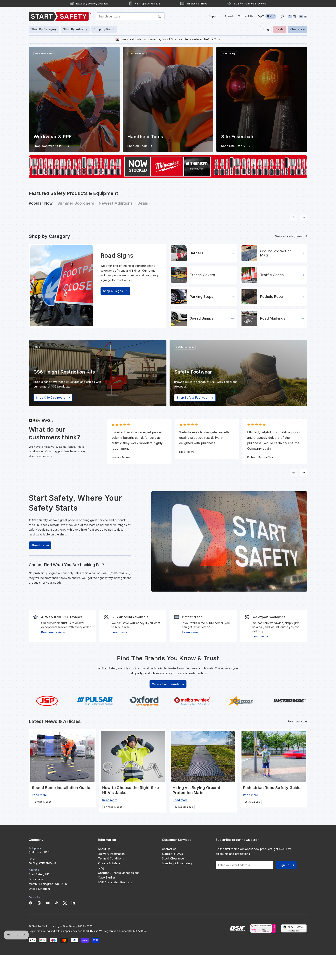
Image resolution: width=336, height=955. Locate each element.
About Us (104, 849)
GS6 (37, 347)
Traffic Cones (272, 275)
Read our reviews (53, 632)
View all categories (289, 236)
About (228, 16)
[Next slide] (303, 472)
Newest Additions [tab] (116, 203)
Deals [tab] (142, 203)
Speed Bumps (201, 318)
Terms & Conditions (111, 858)
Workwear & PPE (44, 53)
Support (214, 16)
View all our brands (165, 684)
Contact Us (246, 16)
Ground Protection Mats (275, 253)
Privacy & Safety (109, 863)
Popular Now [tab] (41, 203)
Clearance (297, 29)
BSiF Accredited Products (115, 882)
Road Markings (272, 318)
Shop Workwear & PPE (48, 146)
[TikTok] (56, 903)
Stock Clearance (173, 858)
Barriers (196, 253)
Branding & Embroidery (177, 863)
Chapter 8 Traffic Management (118, 872)
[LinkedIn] (73, 903)
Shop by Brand (104, 29)
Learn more (120, 632)
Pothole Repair (272, 297)
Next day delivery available (92, 3)
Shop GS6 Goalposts (50, 397)
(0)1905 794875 (40, 852)
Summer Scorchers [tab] (75, 203)
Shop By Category (44, 29)
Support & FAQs (172, 853)
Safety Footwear (185, 347)
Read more (295, 721)
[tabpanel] (168, 215)
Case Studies (107, 877)
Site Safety (229, 53)
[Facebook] (31, 903)
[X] (65, 903)
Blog (266, 29)
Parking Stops (201, 297)
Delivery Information (111, 853)
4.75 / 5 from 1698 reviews (250, 3)
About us (37, 545)
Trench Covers (202, 275)
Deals (280, 29)
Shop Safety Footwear (192, 397)
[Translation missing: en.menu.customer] (282, 16)
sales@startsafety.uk (42, 863)
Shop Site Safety (233, 146)
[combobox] (130, 16)
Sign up (284, 865)
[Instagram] (39, 903)
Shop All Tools (137, 146)
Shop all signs (113, 291)
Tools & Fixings (137, 53)
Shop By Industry (75, 29)
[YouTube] (48, 903)
